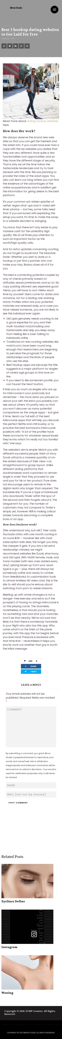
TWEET (31, 671)
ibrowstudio (7, 38)
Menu (54, 9)
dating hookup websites (42, 121)
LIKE (33, 661)
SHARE (30, 666)
